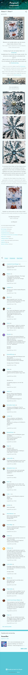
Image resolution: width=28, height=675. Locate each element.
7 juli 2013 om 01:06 (11, 544)
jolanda (8, 505)
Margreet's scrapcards (14, 4)
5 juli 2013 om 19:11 (11, 330)
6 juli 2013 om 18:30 (11, 490)
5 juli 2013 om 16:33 (11, 269)
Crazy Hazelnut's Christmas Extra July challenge (9, 234)
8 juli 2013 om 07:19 (11, 596)
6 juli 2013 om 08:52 (11, 477)
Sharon (8, 274)
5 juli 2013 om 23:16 (11, 401)
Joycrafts (2, 240)
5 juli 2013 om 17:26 (11, 293)
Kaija (8, 446)
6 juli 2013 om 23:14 (11, 531)
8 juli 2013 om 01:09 (11, 584)
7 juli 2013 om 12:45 (11, 560)
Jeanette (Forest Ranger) (13, 264)
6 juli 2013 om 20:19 (11, 509)
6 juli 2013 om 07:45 (11, 454)
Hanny (8, 391)
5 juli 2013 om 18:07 (11, 319)
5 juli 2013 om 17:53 (11, 304)
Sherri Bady (19, 258)
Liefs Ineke (9, 564)
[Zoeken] (26, 3)
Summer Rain (4, 636)
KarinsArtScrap (10, 354)
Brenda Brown (10, 432)
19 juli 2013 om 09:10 (12, 610)
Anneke (8, 578)
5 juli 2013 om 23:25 (11, 412)
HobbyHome (3, 242)
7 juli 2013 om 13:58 (11, 573)
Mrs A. (8, 297)
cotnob (8, 416)
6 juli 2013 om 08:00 (11, 464)
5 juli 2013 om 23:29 (11, 428)
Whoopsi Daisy (3, 236)
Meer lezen (24, 648)
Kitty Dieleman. (10, 513)
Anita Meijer (9, 524)
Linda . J (9, 494)
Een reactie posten (7, 626)
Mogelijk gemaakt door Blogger (14, 669)
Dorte (8, 481)
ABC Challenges (4, 229)
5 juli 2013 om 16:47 (11, 283)
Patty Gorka (9, 589)
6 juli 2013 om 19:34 (11, 501)
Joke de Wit (9, 458)
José (8, 308)
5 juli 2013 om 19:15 (11, 350)
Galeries (18, 672)
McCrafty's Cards (11, 405)
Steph (8, 615)
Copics (6, 258)
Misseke (9, 334)
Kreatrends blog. (15, 63)
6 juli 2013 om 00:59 (11, 441)
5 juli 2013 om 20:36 (11, 376)
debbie (8, 535)
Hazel (8, 323)
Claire (8, 369)
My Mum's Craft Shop (4, 244)
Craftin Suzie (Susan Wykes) (13, 600)
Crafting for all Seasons (5, 238)
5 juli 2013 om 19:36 (11, 365)
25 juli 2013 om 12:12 (12, 623)
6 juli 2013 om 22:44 (11, 520)
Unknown (9, 548)
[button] (26, 12)
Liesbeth (9, 287)
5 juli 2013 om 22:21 (11, 387)
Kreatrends (14, 52)
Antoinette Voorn (11, 468)
